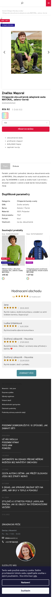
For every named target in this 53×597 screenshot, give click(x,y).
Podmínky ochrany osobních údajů (13, 412)
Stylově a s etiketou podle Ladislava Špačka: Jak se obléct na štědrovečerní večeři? (24, 504)
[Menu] (48, 2)
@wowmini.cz (11, 538)
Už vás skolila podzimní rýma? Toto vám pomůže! (10, 444)
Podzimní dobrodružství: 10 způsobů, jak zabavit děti (25, 427)
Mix (2, 277)
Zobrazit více (26, 373)
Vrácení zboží (6, 400)
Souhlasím (25, 590)
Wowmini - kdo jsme (9, 388)
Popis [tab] (5, 166)
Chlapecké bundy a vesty (27, 201)
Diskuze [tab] (16, 166)
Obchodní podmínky (9, 408)
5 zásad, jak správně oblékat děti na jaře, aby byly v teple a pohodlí (22, 489)
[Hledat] (22, 3)
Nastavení (25, 582)
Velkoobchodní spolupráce (11, 404)
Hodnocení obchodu (26, 291)
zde (35, 576)
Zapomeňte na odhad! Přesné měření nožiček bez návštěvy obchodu (22, 460)
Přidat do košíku (26, 129)
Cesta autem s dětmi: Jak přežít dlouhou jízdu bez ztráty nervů (24, 475)
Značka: (13, 93)
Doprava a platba (7, 392)
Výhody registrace (8, 396)
